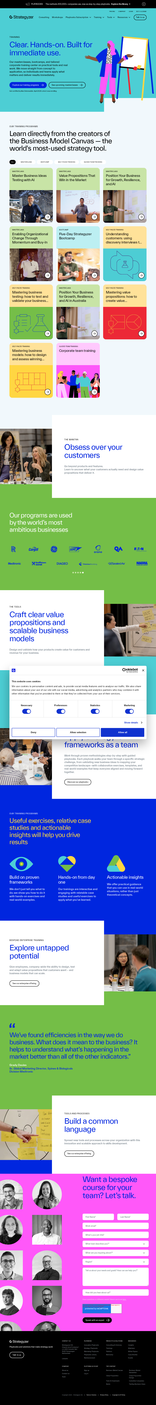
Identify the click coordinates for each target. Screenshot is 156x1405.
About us (65, 1370)
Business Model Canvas (114, 1370)
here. (124, 1299)
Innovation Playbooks (91, 1345)
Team (64, 1377)
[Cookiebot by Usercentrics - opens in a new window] (124, 670)
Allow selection (78, 732)
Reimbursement (89, 1358)
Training (98, 17)
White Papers (133, 1351)
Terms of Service (91, 1395)
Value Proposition (112, 1375)
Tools (109, 17)
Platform (109, 1351)
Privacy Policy (104, 1395)
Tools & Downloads (113, 1381)
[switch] (61, 711)
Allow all (122, 732)
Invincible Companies (136, 1381)
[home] (21, 17)
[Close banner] (143, 670)
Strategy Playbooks (91, 1348)
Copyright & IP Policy (118, 1395)
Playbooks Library (90, 1354)
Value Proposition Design (135, 1377)
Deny (33, 732)
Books (108, 1384)
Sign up (86, 1370)
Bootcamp (109, 1354)
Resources (123, 17)
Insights (131, 1345)
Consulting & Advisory (114, 1345)
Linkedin (65, 1358)
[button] (78, 17)
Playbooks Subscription (77, 17)
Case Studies (132, 1354)
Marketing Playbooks (91, 1351)
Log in (86, 1373)
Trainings (109, 1348)
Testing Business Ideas (137, 1384)
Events (130, 1358)
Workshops (57, 17)
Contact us (66, 1373)
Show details (131, 722)
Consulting (44, 17)
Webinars (131, 1348)
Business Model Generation (134, 1371)
